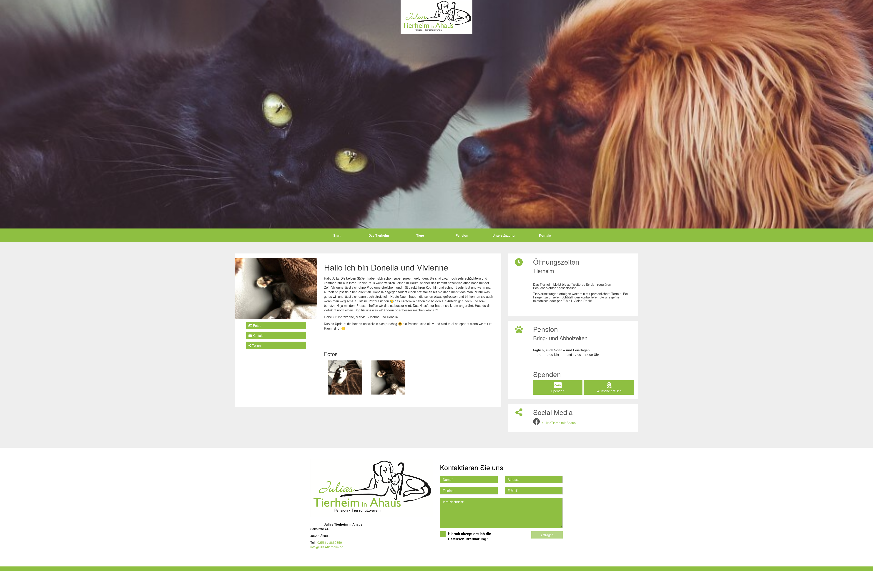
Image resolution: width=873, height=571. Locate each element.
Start (337, 235)
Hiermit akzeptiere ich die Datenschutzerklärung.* (469, 536)
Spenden (557, 391)
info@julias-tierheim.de (326, 547)
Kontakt (545, 235)
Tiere (420, 235)
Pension (462, 235)
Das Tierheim (379, 235)
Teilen (256, 345)
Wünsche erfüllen (609, 391)
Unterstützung (503, 235)
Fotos (256, 325)
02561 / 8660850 (329, 542)
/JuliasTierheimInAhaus (559, 422)
